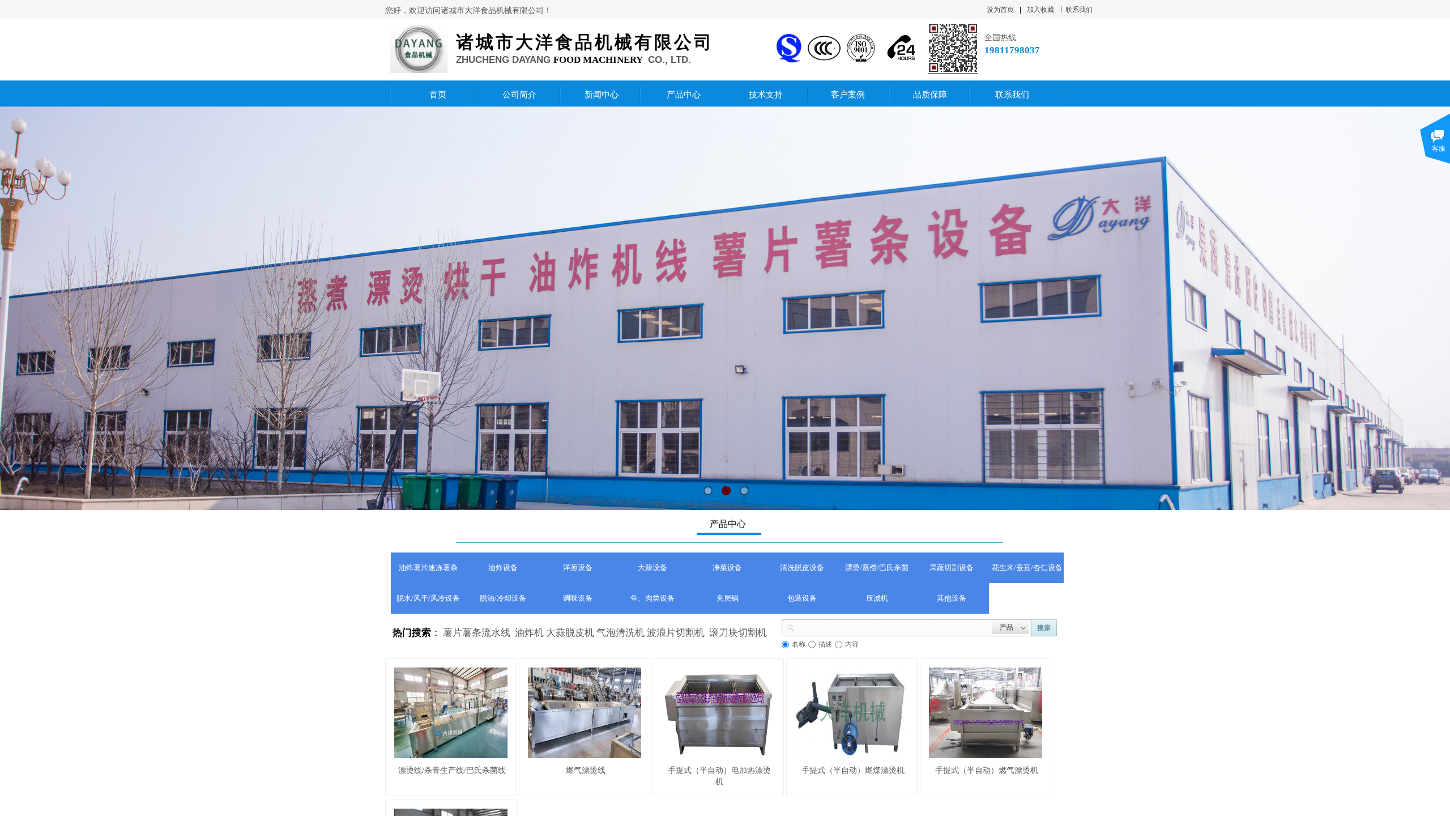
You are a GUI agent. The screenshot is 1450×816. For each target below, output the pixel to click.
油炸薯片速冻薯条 (428, 567)
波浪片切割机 (676, 632)
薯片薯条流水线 (476, 632)
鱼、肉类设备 (652, 598)
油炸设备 (503, 567)
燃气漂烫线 (585, 770)
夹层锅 (728, 598)
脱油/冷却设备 (503, 598)
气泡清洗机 (620, 632)
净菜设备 (727, 567)
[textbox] (893, 626)
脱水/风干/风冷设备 (428, 598)
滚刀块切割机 (738, 632)
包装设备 (802, 598)
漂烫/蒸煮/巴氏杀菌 (877, 567)
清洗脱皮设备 (802, 567)
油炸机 (529, 632)
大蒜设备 (652, 567)
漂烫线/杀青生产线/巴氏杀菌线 (452, 770)
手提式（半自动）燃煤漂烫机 (853, 770)
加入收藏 (1040, 10)
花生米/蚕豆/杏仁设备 (1026, 567)
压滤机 (877, 598)
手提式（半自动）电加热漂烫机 (719, 776)
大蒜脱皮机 (570, 632)
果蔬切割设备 (951, 567)
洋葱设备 (577, 567)
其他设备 (951, 598)
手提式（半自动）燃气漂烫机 (986, 770)
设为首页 (1000, 10)
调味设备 (577, 598)
